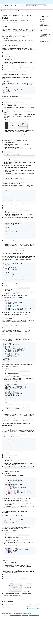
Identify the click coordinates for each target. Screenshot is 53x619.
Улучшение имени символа (10, 558)
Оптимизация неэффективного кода (13, 74)
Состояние (24, 615)
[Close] (50, 1)
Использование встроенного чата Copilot (12, 134)
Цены (27, 615)
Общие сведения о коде (9, 45)
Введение (5, 26)
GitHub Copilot (14, 10)
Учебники (20, 10)
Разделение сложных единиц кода (13, 325)
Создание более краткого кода (11, 253)
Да (4, 606)
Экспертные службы (33, 615)
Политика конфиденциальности (7, 608)
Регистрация (7, 7)
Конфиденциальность (17, 615)
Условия (11, 615)
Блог (38, 615)
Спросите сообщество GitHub (33, 606)
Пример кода (5, 81)
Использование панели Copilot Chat (11, 96)
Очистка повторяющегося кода (12, 178)
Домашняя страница (7, 10)
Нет (9, 606)
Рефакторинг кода (26, 10)
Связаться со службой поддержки (34, 608)
